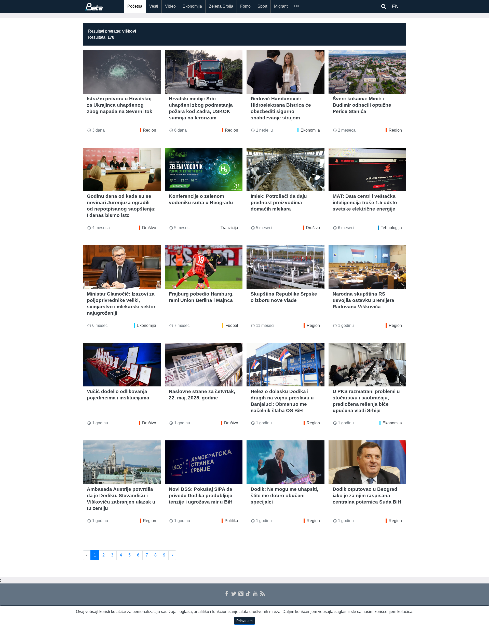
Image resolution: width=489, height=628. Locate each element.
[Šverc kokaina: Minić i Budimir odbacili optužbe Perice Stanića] (367, 72)
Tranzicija (229, 228)
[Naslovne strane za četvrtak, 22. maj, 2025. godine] (204, 365)
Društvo (149, 228)
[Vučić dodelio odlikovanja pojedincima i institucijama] (122, 365)
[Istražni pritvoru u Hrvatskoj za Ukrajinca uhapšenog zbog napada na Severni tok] (122, 72)
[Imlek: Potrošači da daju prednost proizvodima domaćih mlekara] (285, 169)
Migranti (281, 6)
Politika (231, 521)
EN (395, 6)
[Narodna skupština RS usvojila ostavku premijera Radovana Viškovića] (367, 267)
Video (170, 6)
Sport (262, 6)
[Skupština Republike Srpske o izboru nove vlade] (285, 267)
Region (149, 130)
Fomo (245, 6)
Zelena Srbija (221, 6)
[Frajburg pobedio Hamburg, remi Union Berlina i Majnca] (204, 267)
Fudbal (231, 325)
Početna (134, 6)
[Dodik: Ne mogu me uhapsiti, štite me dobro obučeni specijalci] (285, 462)
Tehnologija (391, 228)
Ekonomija (192, 6)
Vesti (153, 6)
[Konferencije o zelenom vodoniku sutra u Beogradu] (204, 169)
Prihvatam (244, 621)
